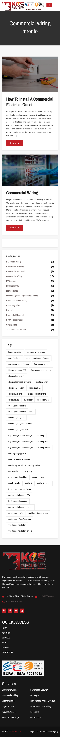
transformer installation (17, 525)
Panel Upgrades (13, 305)
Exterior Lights (12, 285)
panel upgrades (14, 483)
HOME (4, 628)
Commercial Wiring (14, 276)
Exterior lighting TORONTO (18, 429)
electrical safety (42, 382)
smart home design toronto (38, 513)
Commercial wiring (22, 193)
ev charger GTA (43, 400)
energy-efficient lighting (36, 394)
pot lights (29, 483)
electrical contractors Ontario (19, 382)
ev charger (28, 400)
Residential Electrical (15, 315)
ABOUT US (6, 633)
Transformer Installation (16, 329)
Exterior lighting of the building (20, 423)
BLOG (4, 642)
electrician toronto (15, 394)
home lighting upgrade (17, 453)
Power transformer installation (19, 489)
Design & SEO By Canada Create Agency (43, 731)
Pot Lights (10, 310)
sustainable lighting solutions (19, 519)
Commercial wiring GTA (17, 370)
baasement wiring (15, 352)
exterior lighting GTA (16, 417)
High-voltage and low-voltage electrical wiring (26, 435)
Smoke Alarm (11, 324)
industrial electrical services (19, 459)
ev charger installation (17, 406)
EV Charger (11, 281)
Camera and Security (15, 266)
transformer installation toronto (20, 531)
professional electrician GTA (19, 495)
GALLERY (5, 647)
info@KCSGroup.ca (46, 596)
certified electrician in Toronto (37, 358)
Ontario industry (38, 477)
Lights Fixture (12, 290)
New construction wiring (17, 477)
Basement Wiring (13, 261)
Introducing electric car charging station (24, 465)
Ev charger (34, 695)
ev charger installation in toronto (20, 411)
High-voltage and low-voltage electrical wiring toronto (29, 447)
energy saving (13, 400)
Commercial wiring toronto (41, 370)
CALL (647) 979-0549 (13, 601)
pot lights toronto (44, 483)
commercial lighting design (18, 364)
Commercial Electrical (15, 271)
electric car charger (16, 388)
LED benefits (13, 471)
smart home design (15, 513)
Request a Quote (49, 5)
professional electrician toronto (20, 507)
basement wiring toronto (36, 352)
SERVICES (6, 638)
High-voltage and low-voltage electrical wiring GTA (28, 441)
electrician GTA (34, 388)
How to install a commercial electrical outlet (29, 102)
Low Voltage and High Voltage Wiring (22, 295)
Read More (14, 143)
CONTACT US (7, 652)
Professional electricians (17, 501)
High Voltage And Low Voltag (42, 700)
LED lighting (27, 471)
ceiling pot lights (14, 358)
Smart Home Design (14, 319)
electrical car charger (16, 376)
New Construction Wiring (16, 300)
